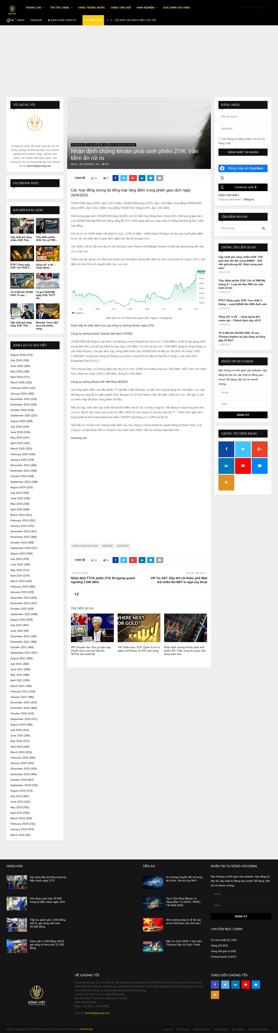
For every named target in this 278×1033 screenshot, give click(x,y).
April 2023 (16, 575)
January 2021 (18, 696)
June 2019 (16, 801)
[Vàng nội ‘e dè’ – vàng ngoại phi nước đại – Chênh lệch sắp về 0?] (48, 253)
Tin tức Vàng (59, 7)
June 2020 (16, 735)
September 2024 (20, 481)
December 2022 (20, 597)
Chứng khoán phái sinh (85, 546)
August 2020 (18, 724)
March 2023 (17, 581)
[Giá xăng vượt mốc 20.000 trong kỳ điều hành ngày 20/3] (17, 903)
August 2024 (18, 487)
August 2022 (18, 619)
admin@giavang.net (39, 165)
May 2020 (16, 740)
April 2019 (16, 812)
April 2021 (16, 680)
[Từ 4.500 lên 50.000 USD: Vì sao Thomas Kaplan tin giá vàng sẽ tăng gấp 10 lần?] (22, 281)
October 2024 (18, 476)
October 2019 (18, 779)
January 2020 (18, 763)
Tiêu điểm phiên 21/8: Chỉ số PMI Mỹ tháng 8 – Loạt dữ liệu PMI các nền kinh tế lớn (241, 284)
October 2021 (18, 647)
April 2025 (16, 443)
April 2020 (16, 746)
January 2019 (18, 829)
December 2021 (20, 636)
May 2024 (16, 503)
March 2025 (17, 448)
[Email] (259, 7)
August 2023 (18, 553)
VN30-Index (123, 546)
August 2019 (18, 790)
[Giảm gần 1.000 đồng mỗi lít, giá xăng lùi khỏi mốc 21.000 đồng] (17, 946)
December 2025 (20, 399)
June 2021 (16, 669)
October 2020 (18, 713)
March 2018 (17, 834)
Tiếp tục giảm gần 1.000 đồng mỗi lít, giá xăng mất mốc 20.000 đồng (48, 923)
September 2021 (20, 652)
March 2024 (17, 514)
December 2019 (20, 768)
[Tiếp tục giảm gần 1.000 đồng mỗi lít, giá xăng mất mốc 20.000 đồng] (17, 925)
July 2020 (16, 730)
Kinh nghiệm (146, 7)
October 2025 (18, 409)
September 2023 (20, 547)
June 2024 (16, 498)
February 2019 (19, 823)
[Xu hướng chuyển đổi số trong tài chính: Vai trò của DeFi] (153, 882)
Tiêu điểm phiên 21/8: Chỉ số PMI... (46, 239)
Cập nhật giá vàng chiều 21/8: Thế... (21, 239)
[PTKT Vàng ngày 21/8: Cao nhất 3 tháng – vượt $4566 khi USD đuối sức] (22, 253)
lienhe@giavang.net (97, 1012)
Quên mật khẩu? (228, 195)
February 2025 (19, 454)
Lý (76, 164)
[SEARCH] (263, 228)
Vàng (214, 945)
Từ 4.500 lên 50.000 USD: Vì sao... (21, 294)
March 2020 (17, 752)
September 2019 (20, 785)
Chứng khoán (78, 145)
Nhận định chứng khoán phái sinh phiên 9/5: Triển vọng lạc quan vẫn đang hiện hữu (185, 651)
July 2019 (16, 796)
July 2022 (16, 625)
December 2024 (20, 465)
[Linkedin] (250, 7)
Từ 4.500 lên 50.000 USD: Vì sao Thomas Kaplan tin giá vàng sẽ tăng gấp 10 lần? (241, 336)
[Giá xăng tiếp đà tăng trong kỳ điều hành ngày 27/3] (17, 882)
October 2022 (18, 608)
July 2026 (16, 360)
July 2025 (16, 426)
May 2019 (16, 807)
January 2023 (18, 592)
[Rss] (264, 7)
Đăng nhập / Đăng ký (63, 20)
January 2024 (18, 525)
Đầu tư (103, 145)
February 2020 (19, 757)
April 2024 (16, 509)
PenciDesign (86, 1029)
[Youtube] (254, 7)
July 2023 (16, 558)
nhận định (107, 546)
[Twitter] (245, 7)
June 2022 (16, 630)
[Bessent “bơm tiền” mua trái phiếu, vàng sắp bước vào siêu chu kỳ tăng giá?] (48, 311)
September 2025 (20, 415)
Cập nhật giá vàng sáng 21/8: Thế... (21, 324)
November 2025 (20, 404)
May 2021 (16, 674)
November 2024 (20, 470)
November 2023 (20, 536)
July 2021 (16, 663)
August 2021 (18, 658)
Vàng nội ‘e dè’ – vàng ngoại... (46, 266)
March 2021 (17, 685)
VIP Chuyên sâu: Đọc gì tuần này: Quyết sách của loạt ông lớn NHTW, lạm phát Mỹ (91, 651)
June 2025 (16, 432)
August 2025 (18, 421)
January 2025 (18, 459)
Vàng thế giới (121, 7)
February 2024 (19, 520)
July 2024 (16, 492)
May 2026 (16, 371)
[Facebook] (241, 7)
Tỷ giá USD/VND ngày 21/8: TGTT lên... (45, 295)
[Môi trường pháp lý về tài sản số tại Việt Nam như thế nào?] (153, 925)
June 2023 (16, 564)
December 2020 (20, 702)
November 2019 (20, 774)
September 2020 (20, 719)
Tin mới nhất (91, 145)
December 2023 (20, 531)
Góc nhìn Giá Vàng (176, 7)
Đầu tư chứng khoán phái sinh (121, 145)
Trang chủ (33, 7)
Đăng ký (249, 199)
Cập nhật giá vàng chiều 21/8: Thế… (136, 20)
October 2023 (18, 542)
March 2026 (17, 382)
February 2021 (19, 691)
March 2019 (17, 818)
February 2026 (19, 387)
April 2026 (16, 376)
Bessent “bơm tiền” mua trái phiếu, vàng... (47, 325)
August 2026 (18, 354)
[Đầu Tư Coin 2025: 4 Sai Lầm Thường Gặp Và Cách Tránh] (153, 946)
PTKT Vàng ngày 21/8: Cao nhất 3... (20, 266)
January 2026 (18, 393)
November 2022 (20, 603)
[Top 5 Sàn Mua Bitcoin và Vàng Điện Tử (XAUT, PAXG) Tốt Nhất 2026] (153, 903)
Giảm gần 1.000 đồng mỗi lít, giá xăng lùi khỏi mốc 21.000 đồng (47, 944)
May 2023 (16, 570)
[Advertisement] (139, 63)
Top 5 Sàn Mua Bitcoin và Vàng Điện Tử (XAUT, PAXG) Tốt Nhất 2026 (183, 902)
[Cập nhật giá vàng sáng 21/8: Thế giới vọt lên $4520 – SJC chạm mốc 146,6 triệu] (22, 311)
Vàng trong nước (91, 7)
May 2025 (16, 437)
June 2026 (16, 365)
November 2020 (20, 707)
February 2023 (19, 586)
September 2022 (20, 614)
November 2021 (20, 641)
